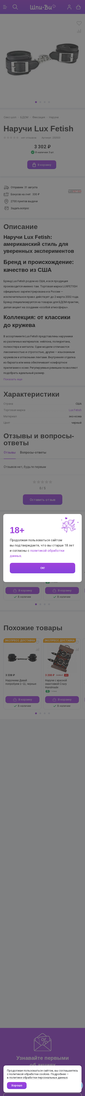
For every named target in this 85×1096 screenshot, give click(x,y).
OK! (42, 568)
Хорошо (16, 1085)
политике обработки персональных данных (38, 1077)
